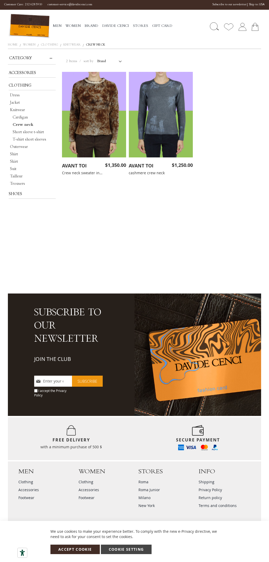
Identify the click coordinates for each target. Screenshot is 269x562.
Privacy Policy (210, 489)
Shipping (206, 481)
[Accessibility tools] (22, 553)
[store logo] (29, 26)
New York (146, 505)
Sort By (89, 61)
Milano (144, 497)
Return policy (210, 497)
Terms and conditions (218, 505)
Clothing (50, 45)
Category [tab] (20, 58)
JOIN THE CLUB (52, 358)
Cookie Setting (126, 549)
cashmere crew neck (147, 172)
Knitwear (72, 45)
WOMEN (29, 45)
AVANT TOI (74, 165)
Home (13, 45)
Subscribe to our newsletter (229, 4)
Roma (143, 481)
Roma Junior (149, 489)
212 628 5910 (33, 4)
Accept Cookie (75, 549)
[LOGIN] (242, 26)
